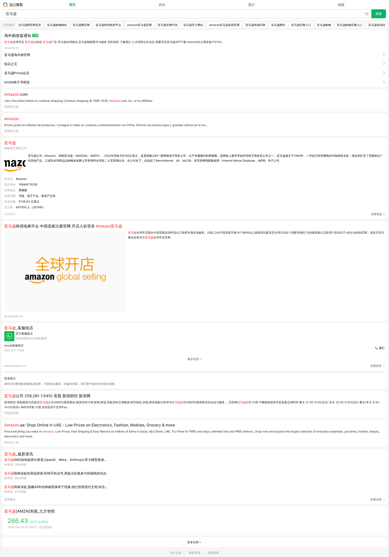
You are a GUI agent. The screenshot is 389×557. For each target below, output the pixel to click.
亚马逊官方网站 (193, 25)
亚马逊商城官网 (255, 25)
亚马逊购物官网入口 (349, 25)
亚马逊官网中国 (167, 25)
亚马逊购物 (324, 25)
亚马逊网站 (278, 25)
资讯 (162, 5)
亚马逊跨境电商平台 (108, 25)
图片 (251, 5)
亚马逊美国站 (376, 25)
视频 (341, 5)
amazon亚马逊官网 (139, 25)
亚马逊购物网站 (57, 25)
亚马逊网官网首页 (29, 25)
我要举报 (213, 552)
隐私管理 (194, 552)
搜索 (378, 13)
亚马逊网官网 (81, 25)
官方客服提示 (24, 333)
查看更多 (376, 214)
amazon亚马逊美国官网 (224, 25)
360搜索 (14, 5)
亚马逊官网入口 (301, 25)
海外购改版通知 (17, 35)
